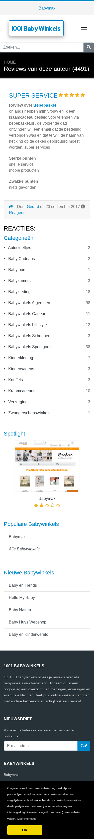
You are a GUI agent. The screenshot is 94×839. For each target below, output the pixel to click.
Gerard (33, 206)
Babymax (47, 8)
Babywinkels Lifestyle (27, 325)
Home (10, 62)
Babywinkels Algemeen (28, 303)
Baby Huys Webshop (27, 622)
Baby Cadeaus (21, 259)
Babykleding (19, 292)
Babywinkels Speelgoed (29, 347)
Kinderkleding (20, 358)
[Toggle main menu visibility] (84, 29)
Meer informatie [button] (26, 818)
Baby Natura (20, 610)
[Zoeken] (88, 47)
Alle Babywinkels (24, 549)
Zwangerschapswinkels (28, 413)
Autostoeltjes (19, 248)
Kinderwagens (20, 369)
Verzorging (17, 402)
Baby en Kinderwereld (28, 634)
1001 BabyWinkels (36, 28)
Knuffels (15, 380)
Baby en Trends (23, 585)
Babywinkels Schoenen (28, 336)
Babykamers (19, 281)
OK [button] (24, 830)
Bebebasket (44, 105)
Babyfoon (16, 270)
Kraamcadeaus (21, 391)
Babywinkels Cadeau (26, 314)
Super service (33, 95)
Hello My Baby (22, 597)
